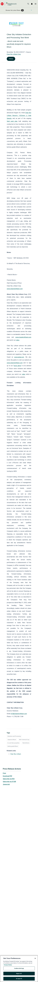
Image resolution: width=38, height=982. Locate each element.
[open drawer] (35, 4)
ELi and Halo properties (13, 743)
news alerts (17, 366)
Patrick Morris (25, 743)
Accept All (19, 978)
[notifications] (32, 4)
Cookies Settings (19, 968)
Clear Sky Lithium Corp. (14, 54)
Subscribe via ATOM (9, 781)
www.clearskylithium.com (15, 289)
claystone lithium (12, 739)
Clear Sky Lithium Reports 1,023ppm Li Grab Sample (19, 115)
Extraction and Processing (14, 736)
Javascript (6, 784)
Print (4, 773)
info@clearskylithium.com (19, 714)
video (17, 340)
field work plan (12, 121)
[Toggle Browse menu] (31, 10)
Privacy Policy (8, 964)
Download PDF (7, 776)
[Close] (35, 958)
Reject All (19, 973)
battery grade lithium (13, 746)
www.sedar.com (19, 357)
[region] (19, 969)
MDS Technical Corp (24, 739)
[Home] (9, 3)
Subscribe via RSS (8, 779)
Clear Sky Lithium (15, 754)
